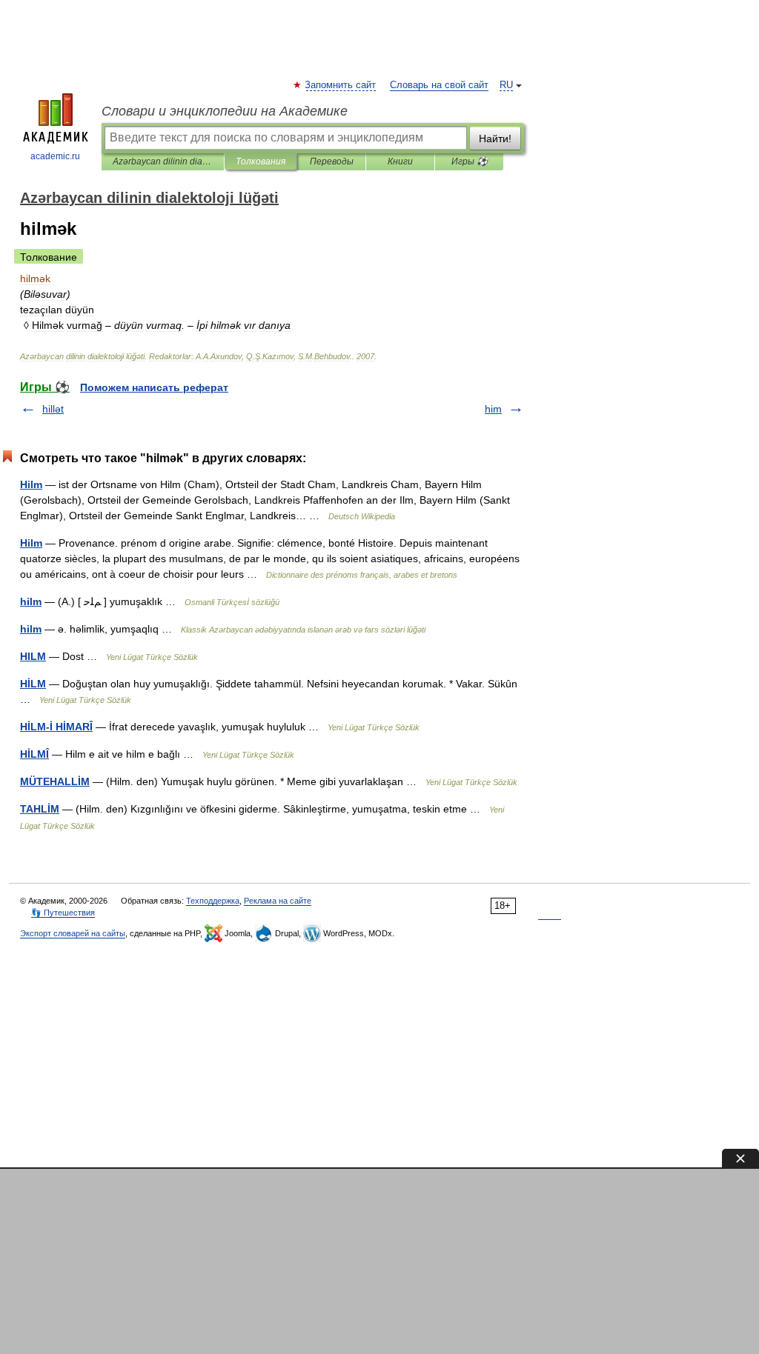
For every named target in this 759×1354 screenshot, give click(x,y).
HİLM (33, 684)
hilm (31, 601)
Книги (400, 161)
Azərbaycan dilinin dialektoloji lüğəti (163, 161)
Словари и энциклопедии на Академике (225, 111)
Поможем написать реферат (154, 387)
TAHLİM (39, 809)
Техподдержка (212, 900)
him (493, 409)
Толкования (260, 161)
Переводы (332, 161)
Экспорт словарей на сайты (72, 933)
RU (506, 85)
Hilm (31, 484)
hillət (53, 409)
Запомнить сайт (341, 85)
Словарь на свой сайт (439, 85)
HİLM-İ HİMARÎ (56, 727)
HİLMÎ (34, 754)
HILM (33, 656)
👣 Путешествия (63, 912)
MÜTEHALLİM (55, 781)
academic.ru (55, 156)
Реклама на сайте (277, 900)
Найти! (495, 138)
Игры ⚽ (469, 161)
